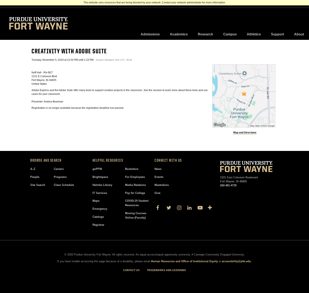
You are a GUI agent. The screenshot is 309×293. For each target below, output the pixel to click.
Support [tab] (277, 34)
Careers (59, 169)
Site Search (37, 185)
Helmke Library (102, 185)
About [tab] (299, 34)
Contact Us (131, 270)
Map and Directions (244, 132)
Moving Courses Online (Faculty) (135, 215)
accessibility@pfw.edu (236, 261)
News (157, 169)
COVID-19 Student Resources (136, 203)
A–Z (32, 169)
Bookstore (131, 169)
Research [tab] (205, 34)
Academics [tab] (179, 34)
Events (158, 177)
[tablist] (222, 34)
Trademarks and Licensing (166, 270)
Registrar (98, 224)
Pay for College (135, 193)
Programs (60, 177)
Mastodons (161, 185)
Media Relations (135, 185)
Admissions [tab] (150, 34)
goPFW (97, 169)
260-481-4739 (228, 185)
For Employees (135, 177)
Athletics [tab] (254, 34)
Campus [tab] (230, 34)
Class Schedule (64, 185)
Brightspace (100, 177)
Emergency (99, 208)
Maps (95, 200)
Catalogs (98, 216)
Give (157, 193)
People (34, 177)
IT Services (99, 193)
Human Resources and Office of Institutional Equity (184, 261)
